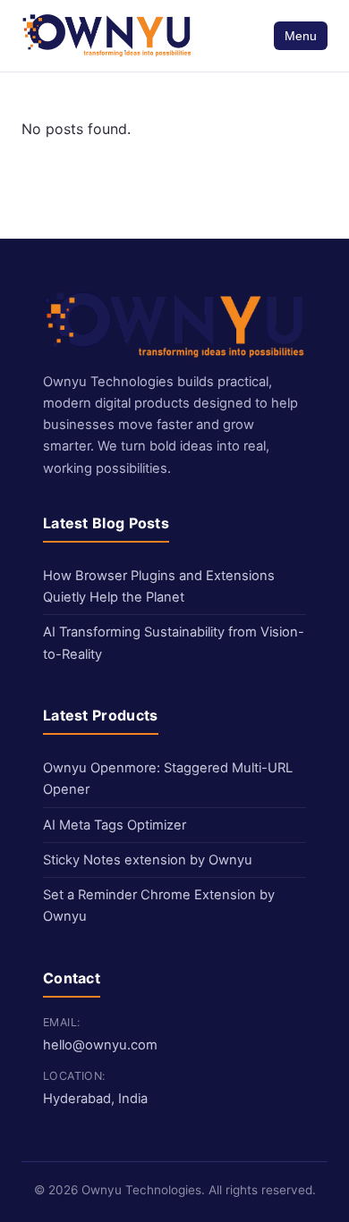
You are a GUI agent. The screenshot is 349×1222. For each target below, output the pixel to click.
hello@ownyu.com (100, 1045)
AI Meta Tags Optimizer (114, 825)
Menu (301, 36)
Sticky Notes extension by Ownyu (147, 860)
